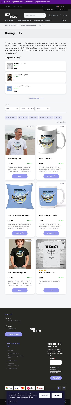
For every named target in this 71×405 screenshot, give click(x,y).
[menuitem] (10, 20)
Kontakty (7, 6)
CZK (61, 6)
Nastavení (13, 402)
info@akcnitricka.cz (14, 321)
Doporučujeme (11, 117)
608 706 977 (12, 329)
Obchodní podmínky (17, 6)
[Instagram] (64, 388)
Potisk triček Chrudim (13, 365)
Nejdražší (33, 117)
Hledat (43, 15)
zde (32, 398)
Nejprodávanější (45, 117)
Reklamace (11, 363)
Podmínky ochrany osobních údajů (15, 356)
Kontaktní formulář (13, 334)
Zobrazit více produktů (35, 98)
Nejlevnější (23, 117)
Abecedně (58, 117)
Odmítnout (44, 395)
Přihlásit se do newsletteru (56, 378)
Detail (19, 176)
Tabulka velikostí (12, 360)
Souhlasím (57, 395)
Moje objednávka (12, 368)
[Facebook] (59, 388)
